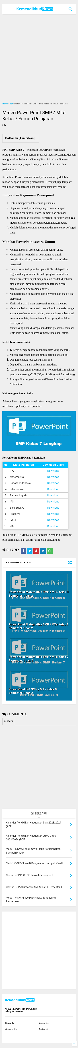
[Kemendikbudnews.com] (35, 9)
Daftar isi (43, 1029)
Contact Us (11, 1029)
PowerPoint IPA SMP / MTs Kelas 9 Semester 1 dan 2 (33, 691)
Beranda (9, 1023)
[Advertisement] (39, 58)
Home (5, 104)
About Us (44, 1023)
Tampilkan (27, 138)
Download (53, 470)
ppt (11, 104)
